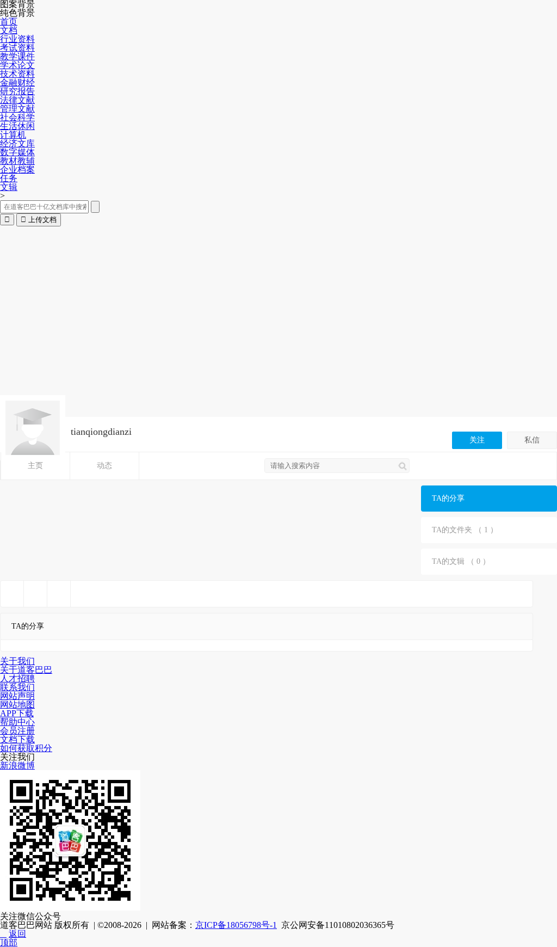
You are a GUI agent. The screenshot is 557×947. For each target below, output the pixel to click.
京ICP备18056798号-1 (236, 925)
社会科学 (17, 117)
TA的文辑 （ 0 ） (461, 561)
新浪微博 (17, 765)
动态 (104, 466)
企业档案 (17, 169)
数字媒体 (17, 152)
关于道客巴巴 (26, 669)
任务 (8, 178)
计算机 (13, 134)
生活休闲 (17, 126)
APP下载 (17, 713)
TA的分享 (448, 498)
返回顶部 (13, 938)
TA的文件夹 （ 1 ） (465, 530)
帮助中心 (17, 722)
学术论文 (17, 65)
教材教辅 (17, 160)
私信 (532, 440)
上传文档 (39, 220)
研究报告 (17, 91)
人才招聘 (17, 678)
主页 (35, 466)
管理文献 (17, 108)
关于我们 (17, 661)
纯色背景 (17, 13)
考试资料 (17, 47)
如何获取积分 (26, 748)
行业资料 (17, 39)
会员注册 (17, 730)
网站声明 (17, 695)
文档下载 (17, 739)
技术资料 (17, 73)
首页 (8, 21)
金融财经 (17, 82)
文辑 (8, 187)
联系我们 (17, 687)
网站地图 (17, 704)
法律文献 (17, 99)
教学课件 (17, 56)
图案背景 (17, 4)
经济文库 (17, 143)
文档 (8, 30)
